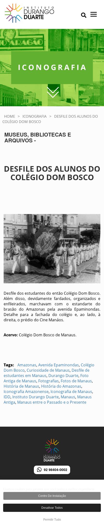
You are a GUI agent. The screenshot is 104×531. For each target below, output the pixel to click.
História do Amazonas (61, 386)
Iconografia (34, 116)
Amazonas (26, 365)
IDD (7, 397)
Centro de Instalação (52, 496)
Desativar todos (52, 507)
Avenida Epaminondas (58, 365)
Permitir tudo (52, 519)
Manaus (68, 397)
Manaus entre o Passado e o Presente (51, 402)
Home (9, 116)
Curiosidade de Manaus (48, 370)
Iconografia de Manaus (71, 391)
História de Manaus (21, 386)
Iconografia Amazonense (26, 391)
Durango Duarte (63, 375)
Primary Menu (75, 16)
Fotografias (48, 381)
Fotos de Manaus (76, 381)
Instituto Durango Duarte (35, 397)
